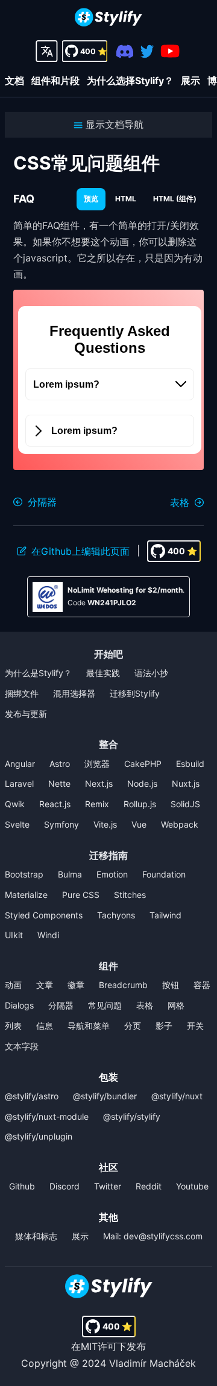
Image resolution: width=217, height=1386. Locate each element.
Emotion (112, 874)
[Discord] (125, 51)
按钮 (170, 985)
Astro (59, 764)
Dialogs (19, 1005)
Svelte (17, 824)
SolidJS (185, 804)
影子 (164, 1026)
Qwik (15, 804)
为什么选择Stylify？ (130, 81)
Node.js (142, 783)
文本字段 (22, 1046)
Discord (64, 1186)
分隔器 (61, 1005)
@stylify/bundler (105, 1096)
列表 (13, 1026)
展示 (190, 81)
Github (22, 1186)
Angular (20, 764)
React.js (55, 804)
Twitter (107, 1186)
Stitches (130, 895)
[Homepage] (108, 18)
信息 (44, 1026)
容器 (201, 985)
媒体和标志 (36, 1236)
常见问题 (105, 1005)
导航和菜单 (89, 1026)
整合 (108, 744)
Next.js (99, 783)
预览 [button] (91, 198)
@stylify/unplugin (38, 1136)
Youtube (192, 1186)
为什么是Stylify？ (38, 673)
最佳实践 (103, 673)
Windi (48, 935)
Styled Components (44, 915)
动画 (13, 985)
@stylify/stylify (131, 1116)
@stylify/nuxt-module (47, 1116)
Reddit (149, 1186)
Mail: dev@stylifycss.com (153, 1236)
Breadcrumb (123, 985)
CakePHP (143, 764)
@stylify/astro (31, 1096)
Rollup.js (140, 804)
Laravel (19, 783)
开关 (195, 1026)
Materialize (26, 895)
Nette (59, 783)
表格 (144, 1005)
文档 (14, 81)
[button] (108, 125)
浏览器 (97, 764)
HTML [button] (125, 198)
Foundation (164, 874)
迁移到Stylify (135, 693)
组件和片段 (55, 81)
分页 (132, 1026)
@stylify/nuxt (177, 1096)
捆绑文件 (22, 693)
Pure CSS (80, 895)
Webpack (179, 824)
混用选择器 (74, 693)
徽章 (76, 985)
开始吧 (108, 654)
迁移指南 (108, 855)
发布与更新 (26, 714)
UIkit (14, 935)
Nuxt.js (186, 783)
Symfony (61, 824)
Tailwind (165, 915)
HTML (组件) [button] (175, 198)
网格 (176, 1005)
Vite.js (105, 824)
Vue (138, 824)
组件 (108, 966)
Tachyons (116, 915)
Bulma (70, 874)
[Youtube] (170, 51)
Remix (97, 804)
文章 (44, 985)
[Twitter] (147, 51)
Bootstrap (24, 874)
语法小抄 (151, 673)
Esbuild (190, 764)
